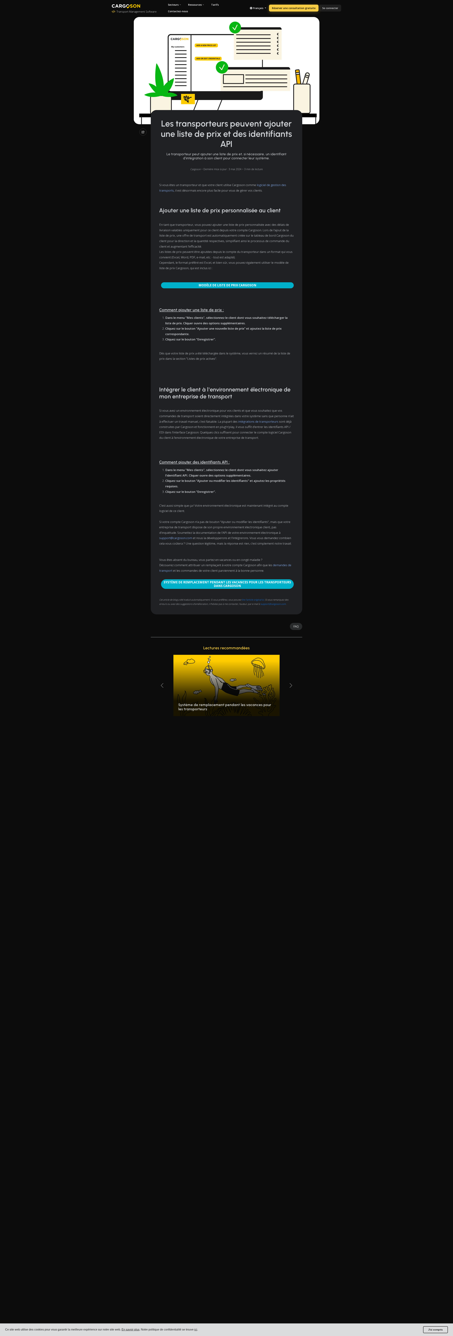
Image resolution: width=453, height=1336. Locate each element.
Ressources (195, 4)
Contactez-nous (178, 11)
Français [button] (258, 8)
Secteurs (173, 4)
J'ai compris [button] (435, 1329)
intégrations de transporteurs (258, 421)
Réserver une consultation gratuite (294, 8)
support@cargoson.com (175, 538)
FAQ (296, 626)
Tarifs (215, 4)
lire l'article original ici (253, 599)
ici (195, 1329)
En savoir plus (130, 1329)
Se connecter (330, 8)
